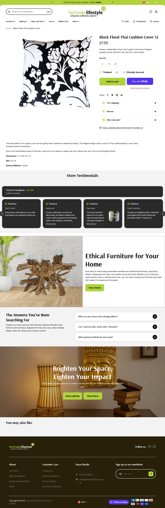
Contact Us (47, 471)
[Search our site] (9, 12)
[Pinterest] (116, 95)
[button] (51, 223)
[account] (156, 11)
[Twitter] (112, 95)
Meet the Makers (17, 476)
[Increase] (115, 64)
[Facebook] (107, 95)
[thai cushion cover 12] (89, 38)
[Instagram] (154, 446)
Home (8, 28)
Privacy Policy (49, 481)
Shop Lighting (72, 396)
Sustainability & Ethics (19, 481)
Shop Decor (93, 396)
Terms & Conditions (51, 486)
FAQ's (12, 486)
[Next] (112, 2)
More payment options (140, 88)
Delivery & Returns (51, 476)
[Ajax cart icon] (150, 11)
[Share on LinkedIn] (121, 95)
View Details (95, 287)
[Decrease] (102, 64)
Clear (48, 12)
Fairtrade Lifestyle (33, 501)
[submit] (150, 473)
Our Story (13, 471)
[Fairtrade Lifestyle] (87, 11)
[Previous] (52, 2)
